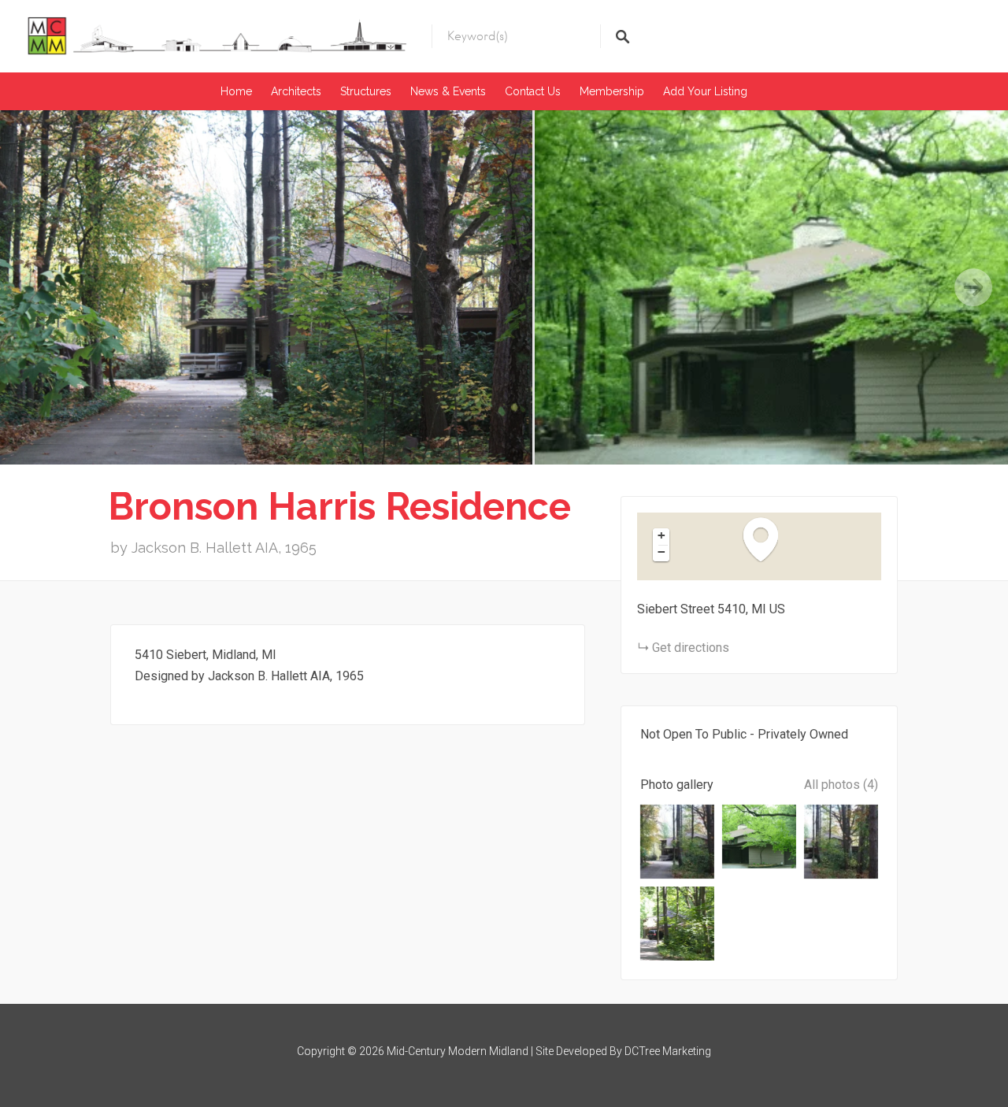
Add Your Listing (705, 91)
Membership (612, 91)
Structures (365, 91)
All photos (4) (841, 784)
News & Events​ (448, 91)
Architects (296, 91)
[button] (768, 539)
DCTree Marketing (667, 1051)
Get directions (690, 647)
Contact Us (533, 91)
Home (236, 91)
